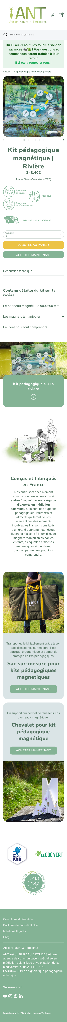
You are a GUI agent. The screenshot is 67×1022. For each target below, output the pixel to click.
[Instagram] (10, 996)
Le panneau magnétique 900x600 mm (31, 306)
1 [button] (24, 140)
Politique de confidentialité (20, 925)
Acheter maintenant (33, 255)
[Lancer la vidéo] (33, 396)
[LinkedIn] (21, 996)
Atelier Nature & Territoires (38, 1013)
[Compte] (53, 13)
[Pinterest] (15, 996)
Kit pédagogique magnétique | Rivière (32, 71)
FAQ (6, 937)
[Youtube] (5, 996)
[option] (33, 106)
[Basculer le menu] (4, 15)
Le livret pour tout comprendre (25, 327)
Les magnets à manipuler (21, 316)
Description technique (17, 271)
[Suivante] (62, 139)
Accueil (6, 71)
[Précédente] (4, 139)
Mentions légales (14, 931)
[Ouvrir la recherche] (5, 34)
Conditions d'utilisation (18, 919)
